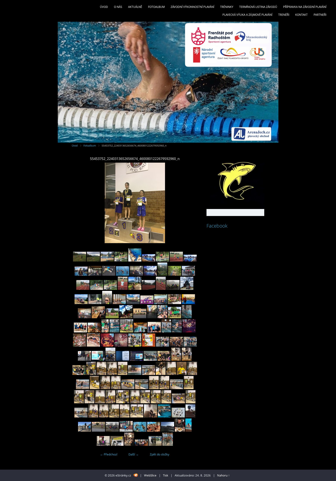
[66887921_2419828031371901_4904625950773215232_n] (146, 303)
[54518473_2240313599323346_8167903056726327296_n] (125, 416)
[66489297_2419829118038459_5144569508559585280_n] (152, 317)
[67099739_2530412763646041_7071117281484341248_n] (121, 345)
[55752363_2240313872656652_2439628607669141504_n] (161, 374)
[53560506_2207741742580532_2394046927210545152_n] (164, 416)
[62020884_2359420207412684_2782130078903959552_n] (122, 360)
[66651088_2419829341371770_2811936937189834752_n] (98, 317)
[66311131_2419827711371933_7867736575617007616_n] (166, 331)
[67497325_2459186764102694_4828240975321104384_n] (123, 289)
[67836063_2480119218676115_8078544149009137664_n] (148, 260)
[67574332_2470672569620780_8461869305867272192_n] (96, 289)
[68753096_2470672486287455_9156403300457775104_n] (79, 260)
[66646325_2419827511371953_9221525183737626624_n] (125, 317)
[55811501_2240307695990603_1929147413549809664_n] (148, 374)
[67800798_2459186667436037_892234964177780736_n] (176, 260)
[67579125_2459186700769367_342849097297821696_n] (82, 289)
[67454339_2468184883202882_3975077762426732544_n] (134, 289)
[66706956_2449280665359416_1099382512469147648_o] (84, 317)
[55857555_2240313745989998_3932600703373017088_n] (112, 374)
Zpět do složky (159, 454)
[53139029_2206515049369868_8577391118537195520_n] (129, 445)
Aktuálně (135, 7)
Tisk (165, 475)
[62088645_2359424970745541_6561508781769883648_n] (98, 360)
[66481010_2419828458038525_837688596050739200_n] (162, 317)
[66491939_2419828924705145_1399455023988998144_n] (139, 317)
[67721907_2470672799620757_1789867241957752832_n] (136, 275)
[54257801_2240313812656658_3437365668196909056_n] (136, 416)
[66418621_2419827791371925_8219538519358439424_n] (114, 331)
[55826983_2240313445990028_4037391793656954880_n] (122, 374)
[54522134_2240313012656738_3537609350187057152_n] (103, 416)
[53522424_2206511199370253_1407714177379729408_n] (178, 416)
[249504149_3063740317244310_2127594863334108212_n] (167, 445)
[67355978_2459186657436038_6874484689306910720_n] (161, 289)
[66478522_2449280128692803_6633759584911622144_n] (174, 317)
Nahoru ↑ (223, 475)
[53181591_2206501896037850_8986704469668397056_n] (188, 430)
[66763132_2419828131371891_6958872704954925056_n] (160, 303)
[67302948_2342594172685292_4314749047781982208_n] (189, 331)
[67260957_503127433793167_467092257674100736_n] (79, 345)
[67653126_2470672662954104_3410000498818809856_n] (162, 275)
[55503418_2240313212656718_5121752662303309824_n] (154, 388)
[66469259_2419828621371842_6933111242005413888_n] (80, 331)
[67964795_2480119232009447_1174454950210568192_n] (134, 260)
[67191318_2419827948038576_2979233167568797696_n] (119, 303)
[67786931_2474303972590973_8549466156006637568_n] (190, 260)
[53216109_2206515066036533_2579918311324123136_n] (153, 430)
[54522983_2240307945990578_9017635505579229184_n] (81, 416)
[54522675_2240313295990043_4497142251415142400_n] (93, 416)
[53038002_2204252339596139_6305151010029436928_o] (155, 445)
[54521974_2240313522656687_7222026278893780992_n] (114, 416)
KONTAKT (301, 15)
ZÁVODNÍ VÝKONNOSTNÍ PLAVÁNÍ (192, 7)
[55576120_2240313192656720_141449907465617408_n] (116, 388)
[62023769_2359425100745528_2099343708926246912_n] (110, 360)
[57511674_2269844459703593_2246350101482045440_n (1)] (164, 360)
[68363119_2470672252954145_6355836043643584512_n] (121, 260)
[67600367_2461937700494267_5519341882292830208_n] (188, 275)
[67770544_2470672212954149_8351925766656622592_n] (95, 275)
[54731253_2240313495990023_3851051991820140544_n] (110, 402)
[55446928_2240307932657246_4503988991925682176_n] (176, 388)
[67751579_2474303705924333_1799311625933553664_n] (122, 275)
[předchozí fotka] (77, 203)
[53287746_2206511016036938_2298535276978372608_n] (139, 430)
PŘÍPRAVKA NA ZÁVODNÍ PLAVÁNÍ (304, 7)
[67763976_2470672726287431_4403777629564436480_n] (108, 275)
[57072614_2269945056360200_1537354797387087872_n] (79, 374)
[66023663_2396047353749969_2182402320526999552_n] (148, 345)
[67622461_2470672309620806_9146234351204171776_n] (174, 275)
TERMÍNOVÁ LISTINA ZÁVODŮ (258, 7)
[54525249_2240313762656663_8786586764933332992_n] (166, 402)
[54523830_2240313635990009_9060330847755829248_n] (190, 402)
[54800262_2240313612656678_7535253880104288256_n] (79, 402)
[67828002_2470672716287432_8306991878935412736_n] (162, 260)
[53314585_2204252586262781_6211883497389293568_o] (112, 430)
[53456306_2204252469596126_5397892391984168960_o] (84, 430)
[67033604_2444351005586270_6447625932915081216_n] (95, 303)
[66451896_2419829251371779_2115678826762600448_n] (105, 331)
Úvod (104, 7)
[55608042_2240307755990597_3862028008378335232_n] (95, 388)
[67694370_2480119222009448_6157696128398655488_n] (150, 275)
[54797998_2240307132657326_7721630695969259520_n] (100, 402)
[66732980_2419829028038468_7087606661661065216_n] (174, 303)
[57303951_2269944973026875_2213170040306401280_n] (176, 360)
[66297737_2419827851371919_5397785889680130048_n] (177, 331)
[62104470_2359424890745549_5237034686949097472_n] (84, 360)
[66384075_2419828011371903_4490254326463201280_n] (140, 331)
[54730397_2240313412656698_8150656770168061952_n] (135, 402)
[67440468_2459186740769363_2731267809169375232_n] (148, 289)
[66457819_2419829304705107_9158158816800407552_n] (94, 331)
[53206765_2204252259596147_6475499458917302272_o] (167, 430)
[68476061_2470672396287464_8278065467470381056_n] (93, 260)
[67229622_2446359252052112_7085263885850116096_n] (81, 303)
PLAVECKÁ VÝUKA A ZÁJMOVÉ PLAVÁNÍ (247, 15)
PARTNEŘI (320, 15)
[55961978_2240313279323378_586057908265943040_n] (91, 374)
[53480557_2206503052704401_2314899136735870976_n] (190, 416)
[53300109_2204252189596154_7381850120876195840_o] (126, 430)
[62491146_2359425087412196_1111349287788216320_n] (162, 345)
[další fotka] (192, 203)
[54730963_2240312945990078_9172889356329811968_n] (122, 402)
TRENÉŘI (283, 15)
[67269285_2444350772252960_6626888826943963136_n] (173, 289)
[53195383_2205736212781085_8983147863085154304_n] (180, 430)
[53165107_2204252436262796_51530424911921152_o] (117, 445)
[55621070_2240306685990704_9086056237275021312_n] (82, 388)
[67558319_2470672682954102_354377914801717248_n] (110, 289)
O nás (118, 7)
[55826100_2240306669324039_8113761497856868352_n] (134, 374)
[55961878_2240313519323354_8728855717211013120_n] (101, 374)
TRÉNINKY (226, 7)
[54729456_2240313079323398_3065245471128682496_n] (156, 402)
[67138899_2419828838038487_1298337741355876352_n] (133, 303)
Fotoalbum (156, 7)
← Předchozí (108, 454)
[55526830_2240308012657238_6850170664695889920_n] (127, 388)
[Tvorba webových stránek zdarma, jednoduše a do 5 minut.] (136, 475)
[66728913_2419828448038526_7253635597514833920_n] (188, 303)
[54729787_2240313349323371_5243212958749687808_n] (145, 402)
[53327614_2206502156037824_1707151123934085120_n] (98, 430)
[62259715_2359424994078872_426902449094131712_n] (190, 345)
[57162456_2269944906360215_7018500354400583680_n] (187, 360)
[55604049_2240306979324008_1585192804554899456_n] (105, 388)
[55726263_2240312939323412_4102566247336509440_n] (171, 374)
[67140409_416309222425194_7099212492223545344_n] (107, 345)
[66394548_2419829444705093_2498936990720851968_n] (126, 331)
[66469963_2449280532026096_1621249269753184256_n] (187, 317)
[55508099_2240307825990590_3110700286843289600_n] (141, 388)
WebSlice (150, 475)
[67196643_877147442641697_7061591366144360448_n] (93, 345)
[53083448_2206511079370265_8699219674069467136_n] (141, 445)
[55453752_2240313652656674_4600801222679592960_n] (164, 388)
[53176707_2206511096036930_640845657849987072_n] (103, 445)
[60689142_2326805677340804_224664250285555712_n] (150, 360)
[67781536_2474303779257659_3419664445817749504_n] (81, 275)
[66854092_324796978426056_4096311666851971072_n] (134, 345)
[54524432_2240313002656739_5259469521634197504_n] (178, 402)
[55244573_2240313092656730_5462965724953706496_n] (189, 388)
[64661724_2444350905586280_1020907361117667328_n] (107, 303)
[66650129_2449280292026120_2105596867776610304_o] (112, 317)
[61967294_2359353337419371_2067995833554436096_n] (136, 360)
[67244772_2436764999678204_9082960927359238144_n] (186, 289)
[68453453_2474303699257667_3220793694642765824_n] (107, 260)
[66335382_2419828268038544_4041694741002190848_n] (154, 331)
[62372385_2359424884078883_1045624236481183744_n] (176, 345)
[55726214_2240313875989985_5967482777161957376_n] (182, 374)
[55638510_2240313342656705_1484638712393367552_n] (192, 374)
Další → (133, 454)
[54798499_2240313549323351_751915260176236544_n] (89, 402)
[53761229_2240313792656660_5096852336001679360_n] (150, 416)
